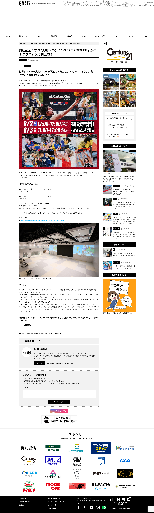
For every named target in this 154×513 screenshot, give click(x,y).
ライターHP (70, 363)
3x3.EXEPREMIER (56, 333)
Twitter (51, 363)
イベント (85, 36)
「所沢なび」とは (24, 498)
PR (146, 36)
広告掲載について (24, 502)
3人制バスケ (46, 333)
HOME (8, 36)
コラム (131, 36)
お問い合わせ (52, 508)
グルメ (38, 36)
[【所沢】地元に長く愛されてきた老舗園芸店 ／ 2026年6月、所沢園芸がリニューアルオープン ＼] (111, 82)
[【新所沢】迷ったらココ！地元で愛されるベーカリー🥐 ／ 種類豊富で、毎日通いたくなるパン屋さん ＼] (111, 99)
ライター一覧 (52, 505)
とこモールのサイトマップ (56, 502)
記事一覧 (39, 363)
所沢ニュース (23, 36)
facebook (60, 363)
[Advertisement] (77, 20)
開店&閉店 (54, 36)
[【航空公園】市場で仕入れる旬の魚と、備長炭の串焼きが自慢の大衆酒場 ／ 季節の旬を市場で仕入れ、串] (128, 99)
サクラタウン (115, 36)
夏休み (30, 333)
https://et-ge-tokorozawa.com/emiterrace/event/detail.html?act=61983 (42, 220)
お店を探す (22, 505)
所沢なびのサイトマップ (55, 498)
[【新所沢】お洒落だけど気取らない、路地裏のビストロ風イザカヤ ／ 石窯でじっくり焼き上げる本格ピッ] (128, 82)
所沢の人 (69, 36)
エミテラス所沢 (100, 36)
